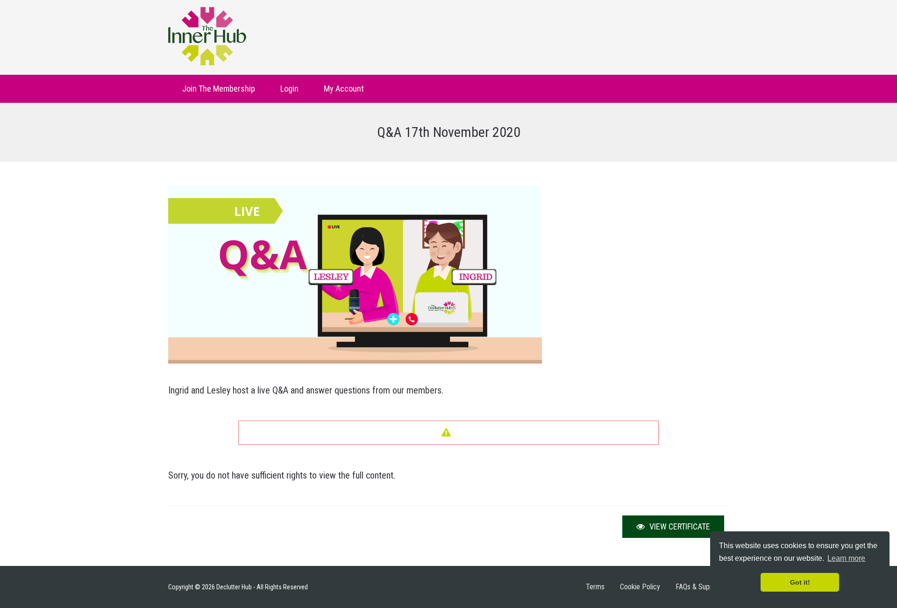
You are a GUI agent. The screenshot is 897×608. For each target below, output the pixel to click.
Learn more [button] (846, 558)
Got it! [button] (800, 582)
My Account (344, 88)
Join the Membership (218, 88)
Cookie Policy (640, 586)
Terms (595, 586)
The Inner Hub (207, 36)
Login (289, 88)
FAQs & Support (699, 586)
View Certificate (679, 526)
